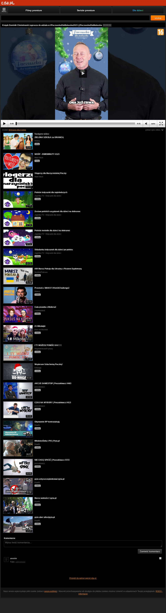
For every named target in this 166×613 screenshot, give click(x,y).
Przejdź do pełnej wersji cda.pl (83, 578)
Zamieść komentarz (150, 551)
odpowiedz (20, 562)
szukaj (158, 18)
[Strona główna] (8, 3)
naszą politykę (50, 591)
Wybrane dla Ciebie (17, 130)
